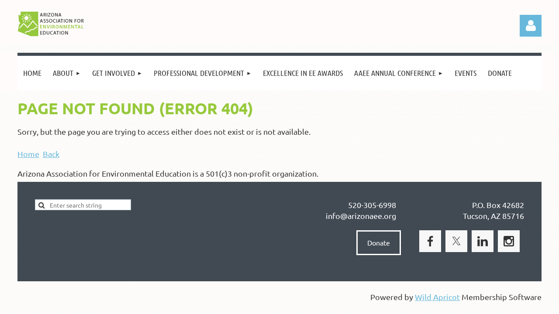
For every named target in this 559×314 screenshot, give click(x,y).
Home (28, 153)
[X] (456, 241)
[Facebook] (430, 241)
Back (51, 153)
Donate (378, 242)
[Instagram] (509, 241)
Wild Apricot (437, 296)
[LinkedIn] (482, 241)
